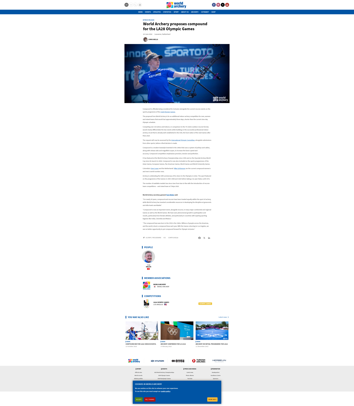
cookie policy (165, 391)
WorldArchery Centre (140, 5)
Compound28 (173, 238)
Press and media (190, 369)
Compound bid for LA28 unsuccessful (141, 344)
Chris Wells (153, 39)
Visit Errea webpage (178, 360)
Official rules (138, 372)
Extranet (205, 12)
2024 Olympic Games (164, 375)
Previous (123, 336)
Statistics (167, 12)
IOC (164, 238)
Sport (176, 12)
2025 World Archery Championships (164, 372)
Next (231, 336)
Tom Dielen (170, 195)
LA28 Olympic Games (167, 112)
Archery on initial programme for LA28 (212, 344)
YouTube (227, 5)
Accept (139, 399)
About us (185, 12)
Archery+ (195, 12)
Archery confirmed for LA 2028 (173, 344)
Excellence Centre (216, 375)
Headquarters (215, 372)
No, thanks (149, 399)
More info (212, 399)
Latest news (223, 317)
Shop (213, 12)
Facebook (214, 5)
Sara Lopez (155, 168)
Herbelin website (219, 360)
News (140, 12)
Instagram (218, 5)
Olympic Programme (153, 238)
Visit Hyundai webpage (157, 360)
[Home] (176, 5)
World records (138, 375)
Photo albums (190, 375)
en (126, 5)
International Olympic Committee (183, 140)
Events (148, 12)
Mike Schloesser (179, 168)
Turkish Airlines (198, 360)
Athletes (157, 12)
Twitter (223, 5)
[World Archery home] (135, 360)
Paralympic (135, 5)
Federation (216, 369)
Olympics (131, 5)
